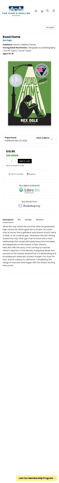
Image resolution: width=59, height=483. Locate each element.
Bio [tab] (19, 219)
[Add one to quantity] (15, 161)
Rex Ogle (7, 40)
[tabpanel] (29, 249)
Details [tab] (28, 219)
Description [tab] (8, 219)
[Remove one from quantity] (8, 161)
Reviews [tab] (39, 219)
